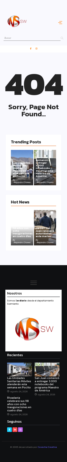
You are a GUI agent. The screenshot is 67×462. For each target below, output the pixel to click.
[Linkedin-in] (15, 429)
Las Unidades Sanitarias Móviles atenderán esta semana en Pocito (21, 169)
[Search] (62, 38)
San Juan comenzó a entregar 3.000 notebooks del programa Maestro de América (44, 166)
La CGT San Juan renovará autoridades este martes (45, 232)
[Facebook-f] (31, 48)
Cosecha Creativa (47, 447)
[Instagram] (36, 48)
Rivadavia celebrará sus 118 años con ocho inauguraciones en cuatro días (23, 229)
